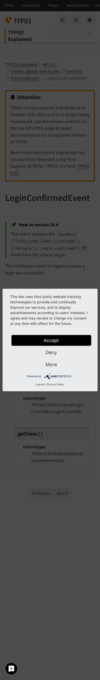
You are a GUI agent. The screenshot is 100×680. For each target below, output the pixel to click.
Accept (51, 340)
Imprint (40, 384)
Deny (51, 352)
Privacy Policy (55, 384)
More (51, 364)
